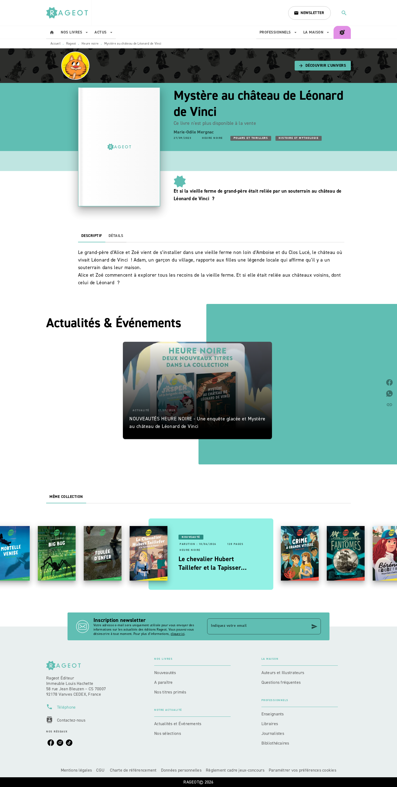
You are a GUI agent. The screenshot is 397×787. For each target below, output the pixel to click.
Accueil (55, 43)
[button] (309, 13)
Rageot (71, 43)
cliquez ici (177, 634)
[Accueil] (69, 13)
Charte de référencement (133, 770)
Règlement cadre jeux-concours (235, 770)
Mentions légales (76, 770)
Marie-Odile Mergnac (194, 132)
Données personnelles (181, 770)
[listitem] (50, 742)
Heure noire (90, 43)
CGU (101, 770)
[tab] (52, 32)
